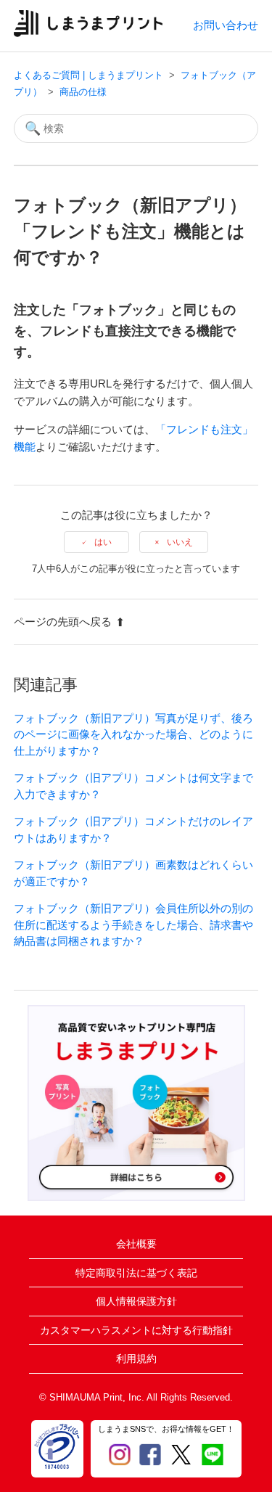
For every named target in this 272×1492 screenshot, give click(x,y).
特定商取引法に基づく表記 (136, 1273)
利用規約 (136, 1358)
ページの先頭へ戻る (63, 621)
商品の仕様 (83, 91)
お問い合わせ (225, 25)
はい (103, 542)
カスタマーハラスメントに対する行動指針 (136, 1330)
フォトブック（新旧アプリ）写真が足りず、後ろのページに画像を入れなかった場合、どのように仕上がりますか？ (133, 734)
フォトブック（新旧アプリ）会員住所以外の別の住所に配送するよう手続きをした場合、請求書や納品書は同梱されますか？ (133, 924)
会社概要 (136, 1244)
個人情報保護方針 (136, 1301)
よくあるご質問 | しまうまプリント (88, 75)
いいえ (180, 542)
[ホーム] (88, 33)
